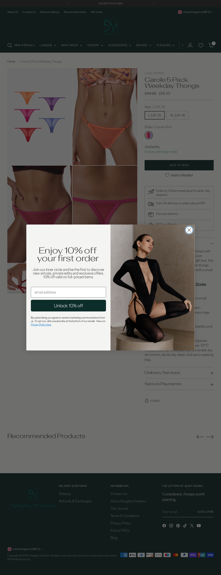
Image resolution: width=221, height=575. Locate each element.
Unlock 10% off (68, 306)
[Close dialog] (189, 230)
